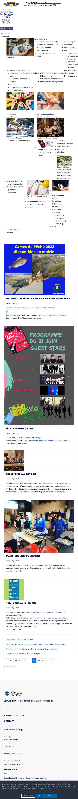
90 (43, 660)
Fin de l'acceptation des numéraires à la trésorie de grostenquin (31, 649)
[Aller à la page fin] (57, 659)
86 (25, 660)
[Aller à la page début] (5, 659)
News (8, 303)
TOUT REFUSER (49, 796)
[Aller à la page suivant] (55, 659)
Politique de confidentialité (14, 715)
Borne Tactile (6, 28)
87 (30, 660)
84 (16, 660)
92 (51, 660)
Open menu (4, 33)
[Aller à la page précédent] (7, 659)
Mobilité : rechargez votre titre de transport (23, 653)
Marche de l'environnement (23, 556)
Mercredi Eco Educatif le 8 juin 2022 (20, 640)
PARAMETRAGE (28, 796)
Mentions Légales (11, 710)
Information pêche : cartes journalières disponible (38, 298)
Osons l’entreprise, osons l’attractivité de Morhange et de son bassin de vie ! (36, 644)
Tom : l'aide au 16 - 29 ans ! (22, 603)
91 (47, 660)
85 (20, 660)
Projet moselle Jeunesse (21, 474)
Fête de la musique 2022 (20, 428)
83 (11, 660)
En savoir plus (48, 789)
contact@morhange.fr (13, 754)
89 (39, 660)
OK (39, 796)
